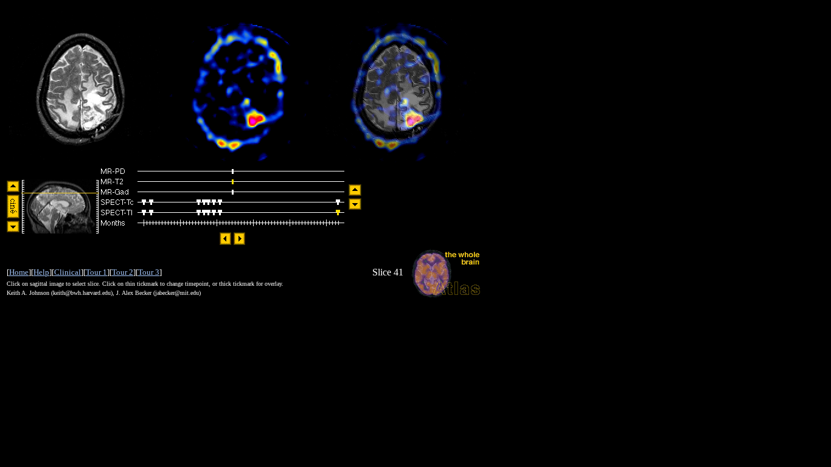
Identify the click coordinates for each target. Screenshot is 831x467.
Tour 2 (122, 272)
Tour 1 (96, 272)
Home (19, 272)
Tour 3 (148, 272)
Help (41, 272)
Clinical (67, 272)
